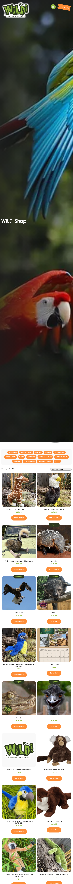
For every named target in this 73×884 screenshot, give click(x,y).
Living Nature (59, 452)
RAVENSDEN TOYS (61, 457)
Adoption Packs (26, 452)
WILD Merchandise (45, 461)
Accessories (13, 452)
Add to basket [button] (19, 518)
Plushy (21, 457)
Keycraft (48, 452)
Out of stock (54, 621)
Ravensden (31, 457)
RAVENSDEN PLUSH (45, 457)
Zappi (57, 461)
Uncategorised (30, 461)
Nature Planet (10, 457)
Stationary (17, 461)
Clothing (38, 452)
